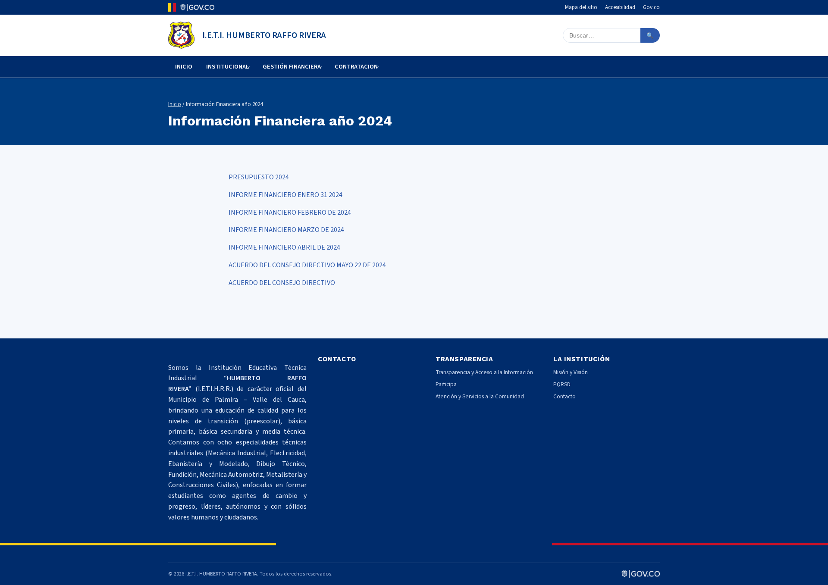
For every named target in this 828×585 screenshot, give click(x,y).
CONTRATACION (356, 66)
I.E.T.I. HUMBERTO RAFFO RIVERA (264, 35)
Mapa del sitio (581, 7)
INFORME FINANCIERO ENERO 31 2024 (285, 195)
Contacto (564, 396)
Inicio (174, 104)
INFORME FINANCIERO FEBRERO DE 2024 (290, 212)
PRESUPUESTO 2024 (259, 177)
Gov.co (651, 7)
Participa (446, 384)
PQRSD (562, 384)
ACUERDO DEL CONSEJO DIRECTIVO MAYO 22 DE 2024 (307, 265)
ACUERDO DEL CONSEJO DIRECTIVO (282, 283)
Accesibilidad (620, 7)
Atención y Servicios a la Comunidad (480, 396)
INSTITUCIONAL (227, 66)
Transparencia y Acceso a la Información (484, 372)
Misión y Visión (570, 372)
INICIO (183, 66)
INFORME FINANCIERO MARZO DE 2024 (286, 230)
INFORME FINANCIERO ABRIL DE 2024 (284, 247)
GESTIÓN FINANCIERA (292, 66)
